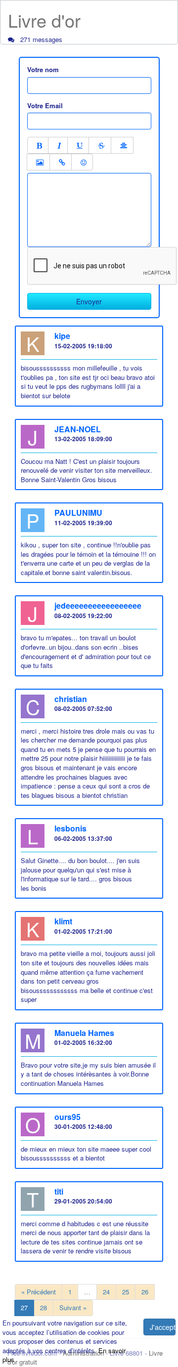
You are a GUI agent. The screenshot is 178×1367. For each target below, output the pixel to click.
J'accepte (163, 1327)
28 (43, 1307)
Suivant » (73, 1307)
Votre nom (43, 69)
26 (144, 1291)
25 (125, 1291)
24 (106, 1291)
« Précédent (38, 1291)
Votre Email (45, 105)
